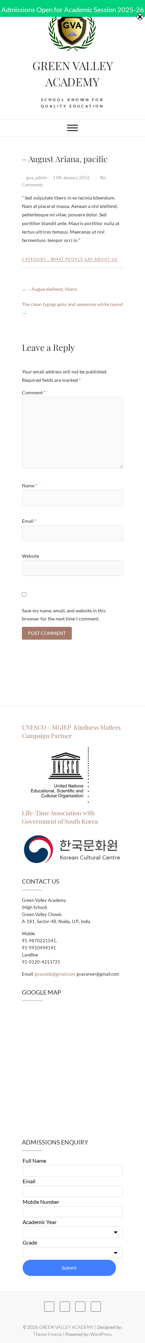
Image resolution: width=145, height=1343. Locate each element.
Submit (69, 1268)
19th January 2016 (72, 177)
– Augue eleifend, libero (49, 289)
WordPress (101, 1334)
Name (29, 485)
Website (30, 556)
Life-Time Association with (58, 813)
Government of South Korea (60, 821)
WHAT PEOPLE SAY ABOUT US (84, 259)
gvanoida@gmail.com (55, 974)
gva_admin (36, 177)
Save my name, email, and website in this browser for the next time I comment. (64, 614)
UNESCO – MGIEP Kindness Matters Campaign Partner (71, 731)
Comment (34, 392)
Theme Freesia (47, 1334)
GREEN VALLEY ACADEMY (72, 73)
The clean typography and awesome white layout (72, 308)
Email (29, 521)
